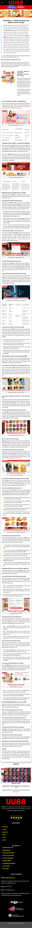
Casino (4, 829)
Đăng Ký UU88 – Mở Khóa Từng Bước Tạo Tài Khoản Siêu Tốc (16, 786)
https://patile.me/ (22, 55)
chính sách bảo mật (8, 847)
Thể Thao (5, 827)
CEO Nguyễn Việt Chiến (9, 863)
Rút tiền (24, 650)
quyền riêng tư (6, 850)
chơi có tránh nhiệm (8, 858)
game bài (5, 832)
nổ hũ (4, 837)
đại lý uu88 (6, 868)
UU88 (4, 25)
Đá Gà (4, 840)
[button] (2, 2)
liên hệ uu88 (6, 866)
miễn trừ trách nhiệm (8, 855)
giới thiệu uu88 (7, 860)
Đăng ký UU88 (26, 594)
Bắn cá (4, 834)
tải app (17, 692)
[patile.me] (16, 2)
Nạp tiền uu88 (23, 626)
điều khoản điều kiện (8, 853)
